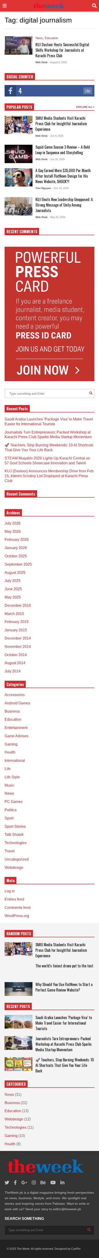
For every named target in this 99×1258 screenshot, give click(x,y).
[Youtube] (53, 1182)
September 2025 (18, 564)
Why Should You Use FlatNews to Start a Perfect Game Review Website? (64, 987)
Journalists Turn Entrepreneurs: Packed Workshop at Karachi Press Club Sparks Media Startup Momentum (63, 1044)
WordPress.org (17, 916)
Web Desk (41, 62)
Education (51, 38)
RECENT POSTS (18, 1006)
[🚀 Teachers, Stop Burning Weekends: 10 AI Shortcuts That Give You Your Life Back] (18, 1064)
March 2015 (14, 614)
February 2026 (17, 539)
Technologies (15, 843)
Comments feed (17, 908)
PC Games (14, 802)
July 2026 (12, 523)
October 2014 (16, 655)
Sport (9, 818)
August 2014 (15, 663)
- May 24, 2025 (57, 217)
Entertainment (16, 728)
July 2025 (12, 581)
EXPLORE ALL (84, 107)
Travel (10, 851)
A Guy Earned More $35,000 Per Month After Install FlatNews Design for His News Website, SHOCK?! (63, 176)
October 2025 (16, 556)
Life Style (12, 777)
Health (10, 752)
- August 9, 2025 (58, 62)
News (39, 38)
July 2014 (12, 671)
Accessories (15, 695)
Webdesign (14, 868)
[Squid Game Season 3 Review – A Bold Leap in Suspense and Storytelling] (18, 154)
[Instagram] (34, 1182)
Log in (10, 891)
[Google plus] (24, 1182)
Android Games (17, 703)
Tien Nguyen (43, 188)
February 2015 (17, 622)
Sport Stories (15, 826)
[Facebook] (15, 1182)
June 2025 (13, 589)
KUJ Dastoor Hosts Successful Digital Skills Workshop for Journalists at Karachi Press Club (62, 50)
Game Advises (16, 736)
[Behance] (43, 1182)
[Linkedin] (62, 1182)
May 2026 (13, 531)
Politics (11, 810)
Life (8, 769)
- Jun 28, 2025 (57, 159)
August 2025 (15, 573)
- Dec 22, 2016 (60, 188)
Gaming (11, 744)
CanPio (76, 1248)
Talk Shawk (14, 834)
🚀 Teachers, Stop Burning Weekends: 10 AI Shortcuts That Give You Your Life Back (64, 1065)
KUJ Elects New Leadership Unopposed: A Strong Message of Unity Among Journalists (64, 205)
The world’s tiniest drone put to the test (64, 966)
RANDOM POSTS (18, 933)
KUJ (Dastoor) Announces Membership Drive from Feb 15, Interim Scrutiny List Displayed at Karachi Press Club (49, 476)
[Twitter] (7, 1182)
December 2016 (18, 605)
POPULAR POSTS (19, 107)
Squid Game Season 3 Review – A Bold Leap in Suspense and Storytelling (62, 149)
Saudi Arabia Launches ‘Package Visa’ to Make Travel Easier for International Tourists (63, 1023)
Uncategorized (17, 859)
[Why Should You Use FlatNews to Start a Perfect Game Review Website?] (18, 989)
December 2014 (18, 638)
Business (12, 711)
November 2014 (18, 647)
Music (9, 785)
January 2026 (16, 548)
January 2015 (16, 630)
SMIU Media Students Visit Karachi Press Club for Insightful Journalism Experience (61, 123)
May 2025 (13, 597)
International (15, 760)
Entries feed (14, 899)
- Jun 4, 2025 (56, 135)
